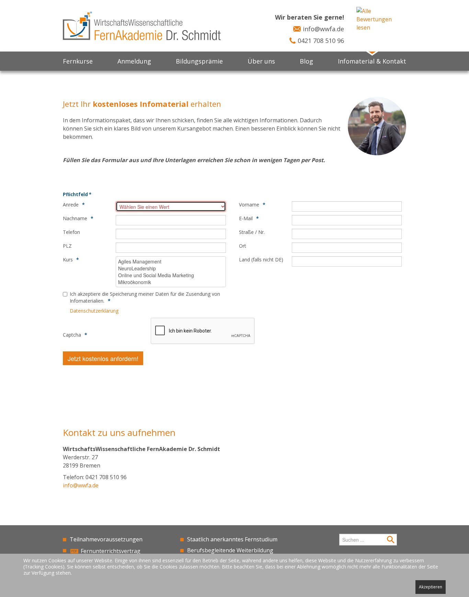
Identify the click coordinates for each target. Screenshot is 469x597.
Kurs (68, 259)
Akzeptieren (430, 587)
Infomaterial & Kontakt (372, 61)
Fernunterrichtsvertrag (110, 551)
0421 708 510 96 (321, 40)
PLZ (67, 246)
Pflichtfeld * (77, 194)
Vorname (249, 204)
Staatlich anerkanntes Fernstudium (232, 539)
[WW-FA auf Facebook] (314, 539)
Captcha (72, 334)
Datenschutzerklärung (94, 310)
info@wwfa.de (323, 29)
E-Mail (246, 218)
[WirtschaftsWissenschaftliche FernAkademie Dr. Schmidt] (142, 25)
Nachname (75, 218)
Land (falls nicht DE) (261, 259)
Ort (242, 246)
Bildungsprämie (199, 61)
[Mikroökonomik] (171, 282)
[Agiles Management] (171, 261)
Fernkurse (78, 61)
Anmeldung (134, 61)
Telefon (71, 232)
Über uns (261, 61)
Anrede (71, 204)
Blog (306, 61)
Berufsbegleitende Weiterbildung (230, 550)
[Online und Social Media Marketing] (171, 275)
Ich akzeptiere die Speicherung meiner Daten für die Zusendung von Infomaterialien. (145, 297)
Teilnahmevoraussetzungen (106, 539)
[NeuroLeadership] (171, 268)
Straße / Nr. (252, 232)
